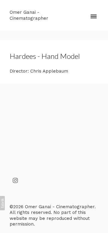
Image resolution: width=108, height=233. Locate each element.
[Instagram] (15, 180)
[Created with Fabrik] (2, 203)
